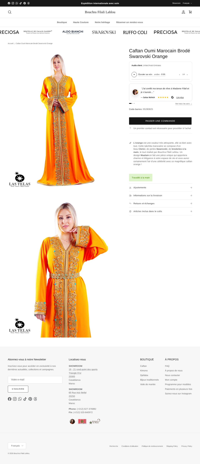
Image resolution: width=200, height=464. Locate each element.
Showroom (176, 3)
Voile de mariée (147, 384)
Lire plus (184, 97)
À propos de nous (173, 370)
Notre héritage (102, 22)
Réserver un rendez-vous (129, 22)
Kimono (144, 370)
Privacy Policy (186, 446)
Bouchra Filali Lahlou (21, 453)
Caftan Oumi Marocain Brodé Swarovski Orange (34, 43)
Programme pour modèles (178, 384)
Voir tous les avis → (183, 104)
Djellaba (144, 375)
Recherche (114, 446)
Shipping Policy (172, 446)
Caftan (143, 366)
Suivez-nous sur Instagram (178, 393)
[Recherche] (10, 12)
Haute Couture (81, 22)
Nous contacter (172, 375)
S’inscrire (18, 389)
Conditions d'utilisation (130, 446)
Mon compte (171, 379)
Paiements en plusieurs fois (178, 389)
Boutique (62, 22)
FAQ (167, 366)
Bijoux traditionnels (149, 379)
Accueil (10, 43)
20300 (72, 376)
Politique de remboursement (152, 446)
